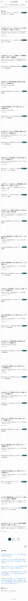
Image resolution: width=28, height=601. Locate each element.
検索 (25, 546)
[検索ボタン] (26, 1)
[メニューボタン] (1, 1)
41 (18, 539)
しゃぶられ (14, 1)
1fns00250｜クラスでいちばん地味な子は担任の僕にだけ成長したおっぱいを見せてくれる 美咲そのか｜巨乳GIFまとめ (13, 561)
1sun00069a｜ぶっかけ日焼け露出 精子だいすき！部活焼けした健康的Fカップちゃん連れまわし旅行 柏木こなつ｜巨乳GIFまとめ (13, 573)
